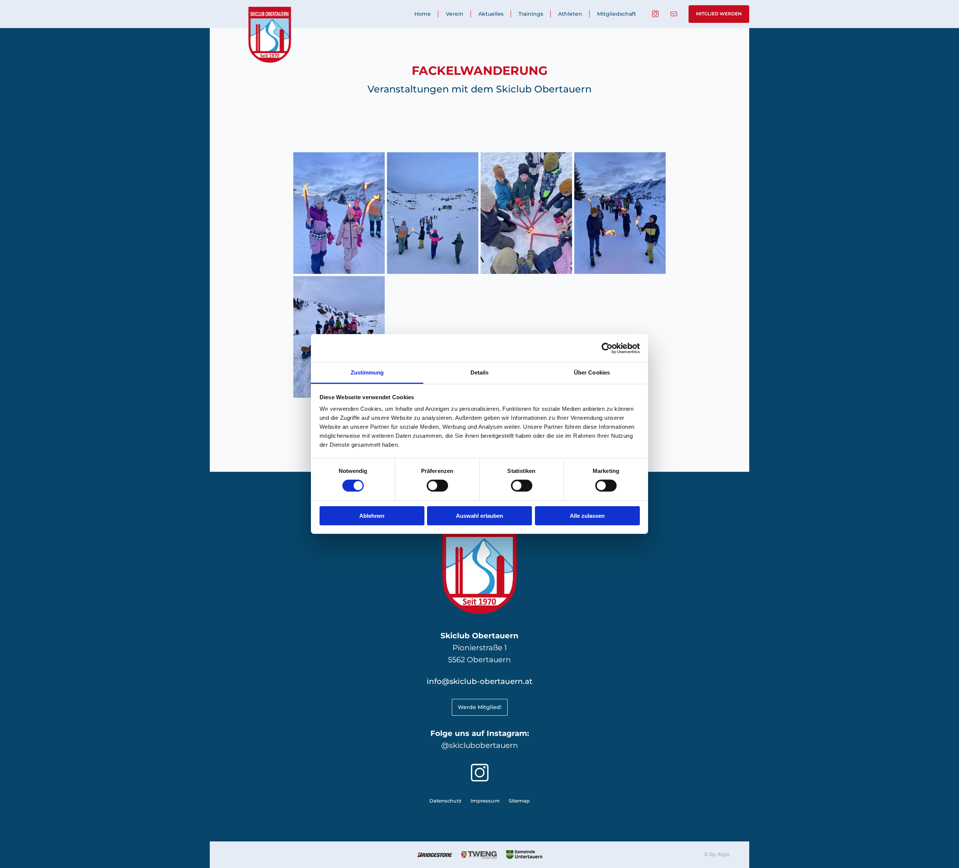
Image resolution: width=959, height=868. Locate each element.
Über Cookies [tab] (592, 372)
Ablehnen (371, 516)
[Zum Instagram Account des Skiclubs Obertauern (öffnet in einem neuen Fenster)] (655, 13)
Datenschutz (445, 801)
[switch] (437, 486)
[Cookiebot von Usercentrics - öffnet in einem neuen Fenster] (607, 348)
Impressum (485, 801)
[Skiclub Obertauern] (270, 35)
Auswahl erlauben (479, 516)
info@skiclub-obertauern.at (479, 681)
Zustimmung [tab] (367, 372)
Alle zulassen (587, 516)
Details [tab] (480, 372)
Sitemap (519, 801)
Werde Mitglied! (480, 707)
